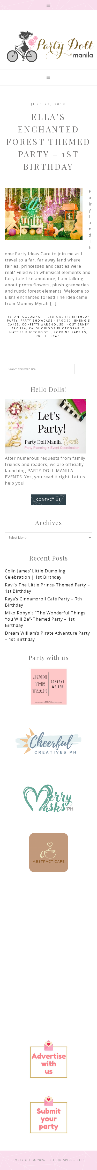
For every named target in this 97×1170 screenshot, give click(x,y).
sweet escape (48, 336)
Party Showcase (36, 320)
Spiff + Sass (74, 1160)
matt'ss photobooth (30, 332)
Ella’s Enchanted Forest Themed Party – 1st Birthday (48, 141)
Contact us (48, 499)
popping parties (70, 332)
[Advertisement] (48, 937)
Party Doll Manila (50, 46)
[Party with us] (48, 686)
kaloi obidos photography (56, 328)
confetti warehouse (43, 324)
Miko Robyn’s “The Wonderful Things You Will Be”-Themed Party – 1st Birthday (45, 619)
